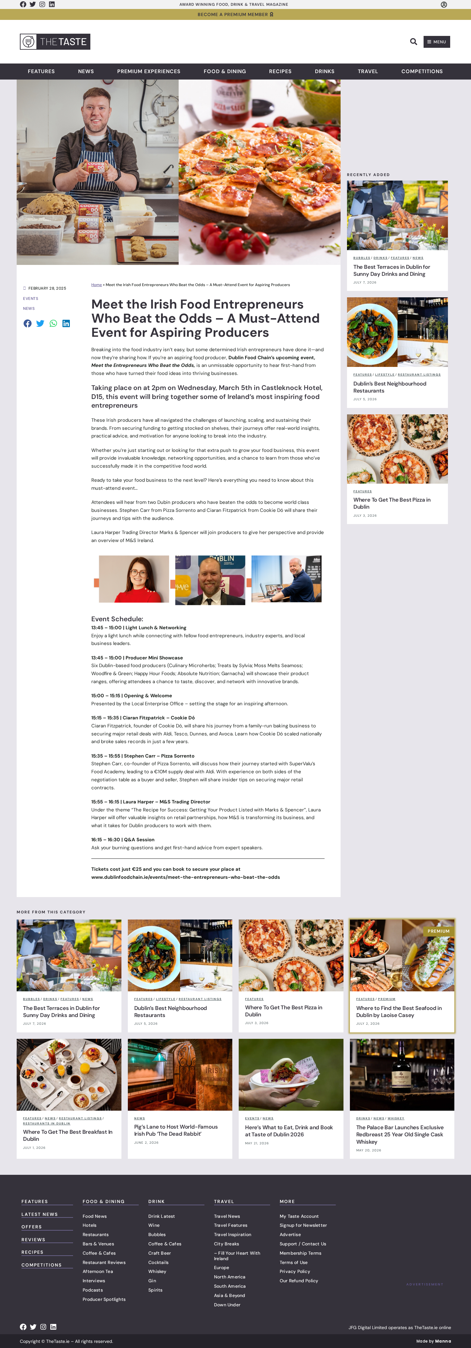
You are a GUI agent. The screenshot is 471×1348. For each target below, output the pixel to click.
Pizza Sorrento (173, 763)
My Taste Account (299, 1216)
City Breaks (226, 1244)
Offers (31, 1227)
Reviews (33, 1239)
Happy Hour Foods (154, 673)
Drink (156, 1201)
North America (230, 1277)
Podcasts (93, 1290)
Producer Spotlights (104, 1299)
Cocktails (158, 1262)
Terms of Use (294, 1262)
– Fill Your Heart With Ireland (237, 1255)
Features (41, 71)
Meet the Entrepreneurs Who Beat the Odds (142, 365)
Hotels (89, 1225)
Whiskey (157, 1271)
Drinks (325, 71)
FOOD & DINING (104, 1201)
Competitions (422, 71)
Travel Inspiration (233, 1234)
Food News (95, 1216)
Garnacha (232, 673)
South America (230, 1286)
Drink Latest (161, 1216)
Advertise (290, 1234)
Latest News (39, 1214)
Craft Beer (159, 1253)
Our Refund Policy (299, 1281)
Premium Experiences (149, 71)
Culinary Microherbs (192, 665)
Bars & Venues (98, 1244)
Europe (221, 1267)
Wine (154, 1225)
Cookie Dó (170, 726)
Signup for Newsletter (303, 1225)
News (86, 71)
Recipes (280, 71)
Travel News (227, 1216)
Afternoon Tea (98, 1271)
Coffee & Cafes (99, 1253)
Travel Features (230, 1225)
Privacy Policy (295, 1271)
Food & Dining (225, 71)
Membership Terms (300, 1253)
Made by (434, 1341)
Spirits (155, 1290)
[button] (413, 41)
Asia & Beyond (229, 1295)
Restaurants (96, 1234)
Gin (152, 1281)
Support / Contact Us (303, 1244)
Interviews (94, 1281)
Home (96, 284)
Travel (368, 71)
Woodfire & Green (111, 673)
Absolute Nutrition (198, 673)
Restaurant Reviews (104, 1262)
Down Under (227, 1305)
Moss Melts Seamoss (278, 665)
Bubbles (157, 1234)
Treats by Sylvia (234, 665)
